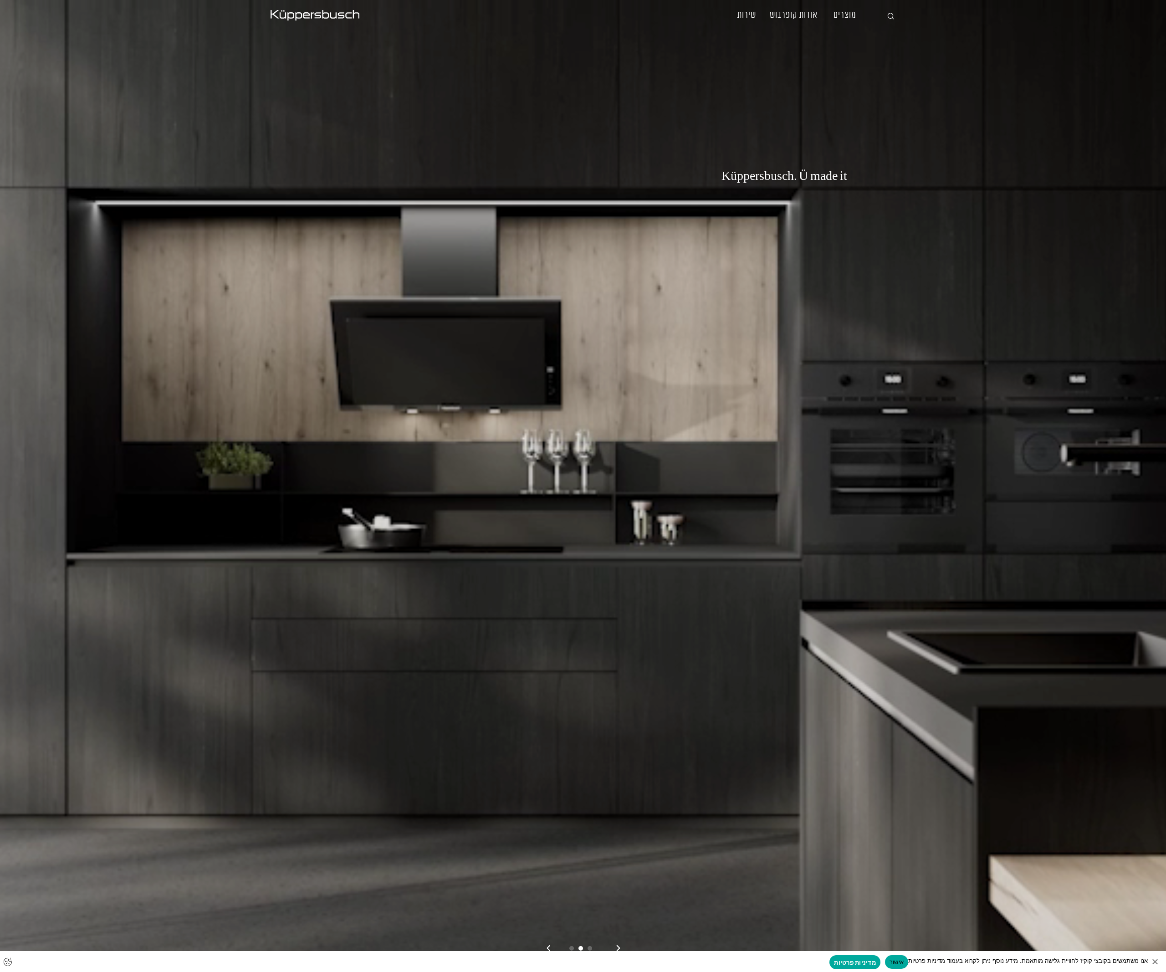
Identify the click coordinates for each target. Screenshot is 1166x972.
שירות (746, 15)
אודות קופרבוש (794, 15)
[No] (1154, 961)
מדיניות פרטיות (855, 962)
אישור (897, 962)
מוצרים (845, 15)
